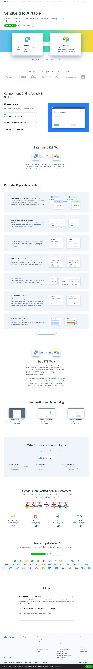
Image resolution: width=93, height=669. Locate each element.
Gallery (82, 643)
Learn (81, 647)
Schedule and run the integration (16, 122)
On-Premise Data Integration (63, 649)
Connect (39, 647)
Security (36, 662)
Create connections (11, 105)
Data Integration (40, 639)
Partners (25, 643)
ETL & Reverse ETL (56, 60)
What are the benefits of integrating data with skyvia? (38, 608)
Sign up (10, 110)
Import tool (33, 369)
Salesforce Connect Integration (64, 655)
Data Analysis (60, 651)
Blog (81, 639)
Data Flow (48, 378)
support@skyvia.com (83, 662)
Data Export (60, 641)
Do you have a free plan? (27, 618)
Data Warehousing (61, 647)
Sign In (79, 1)
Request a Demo (26, 25)
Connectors (39, 643)
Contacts (25, 641)
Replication (33, 164)
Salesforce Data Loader (62, 653)
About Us (25, 639)
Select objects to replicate (13, 116)
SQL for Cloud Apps (61, 657)
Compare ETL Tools (84, 645)
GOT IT (89, 666)
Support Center (83, 649)
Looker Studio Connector (42, 649)
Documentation (83, 651)
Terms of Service (28, 662)
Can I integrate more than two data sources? (35, 613)
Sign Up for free (10, 25)
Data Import (60, 639)
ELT (47, 60)
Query (38, 641)
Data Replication (61, 645)
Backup (38, 645)
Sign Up (87, 1)
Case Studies (83, 641)
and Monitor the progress (13, 129)
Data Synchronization (62, 643)
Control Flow (56, 378)
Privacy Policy (44, 662)
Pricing (38, 651)
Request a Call (73, 1)
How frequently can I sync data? (30, 596)
